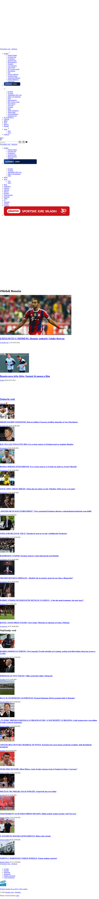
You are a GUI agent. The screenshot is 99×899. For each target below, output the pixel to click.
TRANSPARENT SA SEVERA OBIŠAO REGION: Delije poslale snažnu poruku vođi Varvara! (38, 814)
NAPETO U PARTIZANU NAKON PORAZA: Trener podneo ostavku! (28, 858)
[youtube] (6, 218)
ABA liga (11, 105)
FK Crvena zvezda (13, 69)
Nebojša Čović (12, 116)
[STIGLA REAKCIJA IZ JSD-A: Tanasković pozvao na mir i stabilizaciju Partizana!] (7, 530)
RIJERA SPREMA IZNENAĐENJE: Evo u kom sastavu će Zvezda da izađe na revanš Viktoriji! (38, 467)
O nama (6, 869)
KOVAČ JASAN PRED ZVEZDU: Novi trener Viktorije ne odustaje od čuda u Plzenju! (35, 623)
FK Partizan (11, 71)
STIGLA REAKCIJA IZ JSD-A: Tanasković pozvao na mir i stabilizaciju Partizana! (33, 533)
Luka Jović (11, 81)
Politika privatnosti (9, 876)
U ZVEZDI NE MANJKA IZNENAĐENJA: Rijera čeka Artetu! (25, 836)
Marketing (7, 872)
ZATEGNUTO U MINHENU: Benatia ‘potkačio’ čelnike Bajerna (32, 338)
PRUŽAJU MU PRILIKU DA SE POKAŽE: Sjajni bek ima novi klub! (28, 791)
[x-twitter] (5, 218)
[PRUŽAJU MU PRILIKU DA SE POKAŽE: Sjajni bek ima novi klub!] (7, 788)
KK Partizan (11, 103)
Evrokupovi (11, 59)
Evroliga (10, 91)
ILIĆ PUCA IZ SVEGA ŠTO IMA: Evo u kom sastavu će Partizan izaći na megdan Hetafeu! (36, 444)
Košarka (3, 515)
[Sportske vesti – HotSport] (8, 49)
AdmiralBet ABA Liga (15, 95)
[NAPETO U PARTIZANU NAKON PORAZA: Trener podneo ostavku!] (7, 854)
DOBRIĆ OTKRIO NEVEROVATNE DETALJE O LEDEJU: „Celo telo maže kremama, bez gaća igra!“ (42, 600)
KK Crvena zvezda (14, 102)
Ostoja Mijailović (13, 114)
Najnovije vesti (7, 399)
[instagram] (1, 218)
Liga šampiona (12, 66)
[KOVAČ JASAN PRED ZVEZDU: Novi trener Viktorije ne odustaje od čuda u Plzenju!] (7, 619)
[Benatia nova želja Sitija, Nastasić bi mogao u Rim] (14, 372)
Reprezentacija (12, 62)
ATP (9, 131)
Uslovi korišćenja (9, 877)
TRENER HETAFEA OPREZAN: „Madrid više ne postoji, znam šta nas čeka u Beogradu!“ (36, 578)
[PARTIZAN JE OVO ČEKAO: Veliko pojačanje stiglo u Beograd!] (7, 672)
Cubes (17, 895)
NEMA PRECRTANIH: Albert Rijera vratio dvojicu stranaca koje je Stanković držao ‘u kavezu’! (38, 769)
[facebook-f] (3, 218)
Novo (1, 138)
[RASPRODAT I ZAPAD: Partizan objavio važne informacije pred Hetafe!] (7, 552)
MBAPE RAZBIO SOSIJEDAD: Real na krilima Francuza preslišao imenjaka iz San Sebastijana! (39, 422)
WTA (9, 133)
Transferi (10, 64)
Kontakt (6, 870)
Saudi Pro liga (12, 60)
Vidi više (3, 403)
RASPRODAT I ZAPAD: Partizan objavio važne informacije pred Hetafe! (29, 556)
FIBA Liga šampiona (14, 97)
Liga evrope (11, 67)
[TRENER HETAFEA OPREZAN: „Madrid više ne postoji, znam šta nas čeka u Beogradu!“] (7, 574)
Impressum (7, 874)
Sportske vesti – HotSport (13, 892)
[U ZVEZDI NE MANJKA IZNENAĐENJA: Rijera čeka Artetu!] (7, 832)
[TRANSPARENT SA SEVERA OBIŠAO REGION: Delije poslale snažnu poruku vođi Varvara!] (7, 810)
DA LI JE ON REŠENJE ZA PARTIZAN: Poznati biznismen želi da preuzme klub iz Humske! (37, 698)
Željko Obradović (13, 110)
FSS (9, 72)
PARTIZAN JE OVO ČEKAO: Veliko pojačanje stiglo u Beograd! (26, 676)
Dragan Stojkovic (13, 74)
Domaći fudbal (12, 55)
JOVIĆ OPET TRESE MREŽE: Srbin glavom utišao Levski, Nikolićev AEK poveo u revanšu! (37, 489)
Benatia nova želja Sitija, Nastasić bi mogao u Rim (25, 376)
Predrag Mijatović (13, 79)
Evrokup (10, 93)
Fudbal (2, 380)
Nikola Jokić (11, 112)
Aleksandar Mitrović (14, 78)
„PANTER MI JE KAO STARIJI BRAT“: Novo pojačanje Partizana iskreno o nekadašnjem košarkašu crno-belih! (46, 511)
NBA (9, 98)
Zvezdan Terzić (12, 76)
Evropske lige (12, 57)
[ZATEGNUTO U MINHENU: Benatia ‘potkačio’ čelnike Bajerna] (35, 334)
